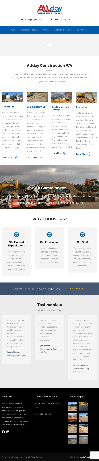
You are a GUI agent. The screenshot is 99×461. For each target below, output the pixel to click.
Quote (70, 30)
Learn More (7, 157)
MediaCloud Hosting (88, 457)
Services (36, 30)
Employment (59, 30)
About (13, 30)
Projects (47, 30)
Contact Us (81, 30)
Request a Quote (77, 289)
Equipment (24, 30)
